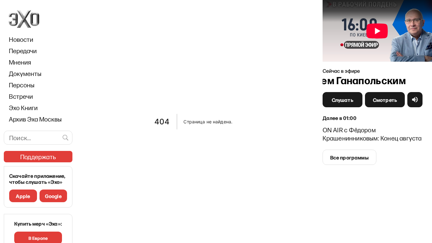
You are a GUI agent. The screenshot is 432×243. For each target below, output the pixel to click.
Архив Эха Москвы (35, 119)
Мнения (20, 62)
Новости (21, 39)
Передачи (23, 51)
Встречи (21, 96)
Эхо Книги (23, 107)
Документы (25, 73)
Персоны (21, 85)
